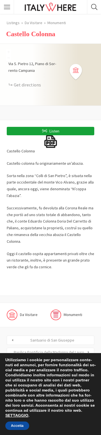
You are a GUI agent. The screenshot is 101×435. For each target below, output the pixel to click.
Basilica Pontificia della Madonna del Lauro (49, 352)
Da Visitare (33, 22)
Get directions (27, 85)
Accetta (17, 426)
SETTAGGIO (16, 415)
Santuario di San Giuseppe (52, 340)
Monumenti (56, 22)
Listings (13, 22)
